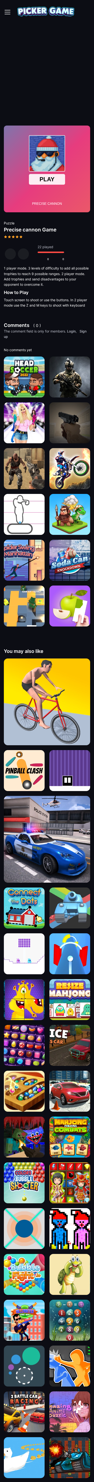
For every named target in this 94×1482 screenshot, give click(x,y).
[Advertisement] (47, 74)
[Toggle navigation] (7, 12)
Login (71, 331)
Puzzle (9, 223)
